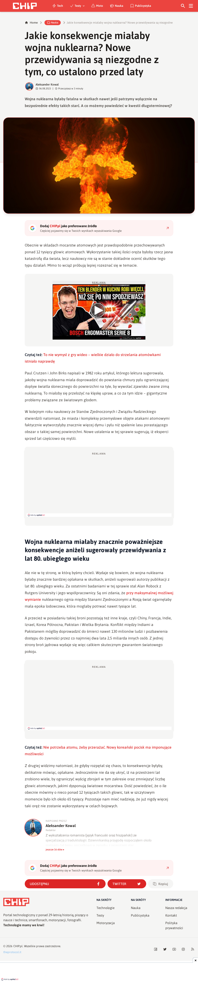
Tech (60, 5)
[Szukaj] (183, 6)
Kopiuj (163, 884)
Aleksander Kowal (47, 84)
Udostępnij (39, 884)
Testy (78, 5)
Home (34, 22)
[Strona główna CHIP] (25, 6)
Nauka (119, 5)
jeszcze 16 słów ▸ (55, 849)
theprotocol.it (12, 952)
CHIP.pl (18, 946)
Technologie (105, 908)
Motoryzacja (105, 923)
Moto (99, 5)
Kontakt (171, 915)
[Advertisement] (99, 484)
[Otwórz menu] (191, 6)
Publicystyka (143, 5)
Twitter (119, 884)
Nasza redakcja (176, 908)
